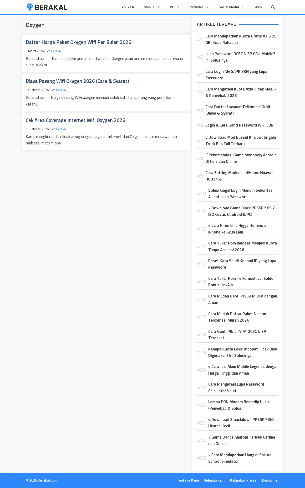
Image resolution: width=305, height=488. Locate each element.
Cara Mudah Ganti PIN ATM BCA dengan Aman (242, 299)
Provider (196, 7)
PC (172, 7)
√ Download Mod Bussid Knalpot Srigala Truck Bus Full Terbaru (240, 140)
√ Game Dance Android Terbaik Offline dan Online (241, 440)
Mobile (149, 7)
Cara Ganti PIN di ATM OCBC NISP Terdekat (237, 334)
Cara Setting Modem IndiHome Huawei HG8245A (239, 176)
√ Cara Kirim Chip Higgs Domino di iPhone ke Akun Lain (237, 228)
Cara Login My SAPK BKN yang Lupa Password (236, 74)
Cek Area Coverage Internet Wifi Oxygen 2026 (75, 120)
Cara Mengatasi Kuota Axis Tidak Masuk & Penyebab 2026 (240, 92)
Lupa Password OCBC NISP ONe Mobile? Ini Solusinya (240, 57)
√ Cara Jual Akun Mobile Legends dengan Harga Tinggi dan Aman (243, 369)
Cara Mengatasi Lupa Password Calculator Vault (236, 387)
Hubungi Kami (214, 480)
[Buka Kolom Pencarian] (273, 7)
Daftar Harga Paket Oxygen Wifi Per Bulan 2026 (78, 42)
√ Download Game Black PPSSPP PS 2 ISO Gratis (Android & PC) (241, 211)
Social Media (229, 7)
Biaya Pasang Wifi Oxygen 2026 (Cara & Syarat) (77, 81)
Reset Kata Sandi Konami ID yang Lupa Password (242, 264)
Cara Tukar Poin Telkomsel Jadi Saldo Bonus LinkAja (241, 281)
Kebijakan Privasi (243, 480)
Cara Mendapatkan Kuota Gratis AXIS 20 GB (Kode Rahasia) (241, 39)
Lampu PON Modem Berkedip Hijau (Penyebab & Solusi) (238, 405)
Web (258, 7)
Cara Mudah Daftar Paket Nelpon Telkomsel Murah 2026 (237, 317)
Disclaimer (270, 480)
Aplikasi (128, 7)
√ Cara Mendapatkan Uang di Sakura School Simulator (239, 458)
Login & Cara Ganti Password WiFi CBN (239, 125)
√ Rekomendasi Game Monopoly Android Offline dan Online (241, 158)
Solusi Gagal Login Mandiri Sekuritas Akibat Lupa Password (240, 193)
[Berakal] (46, 7)
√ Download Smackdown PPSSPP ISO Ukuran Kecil (241, 422)
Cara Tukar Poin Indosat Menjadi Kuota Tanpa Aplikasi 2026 (242, 246)
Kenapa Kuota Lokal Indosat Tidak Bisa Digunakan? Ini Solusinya (242, 352)
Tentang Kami (188, 480)
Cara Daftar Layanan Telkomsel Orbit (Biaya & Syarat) (237, 110)
